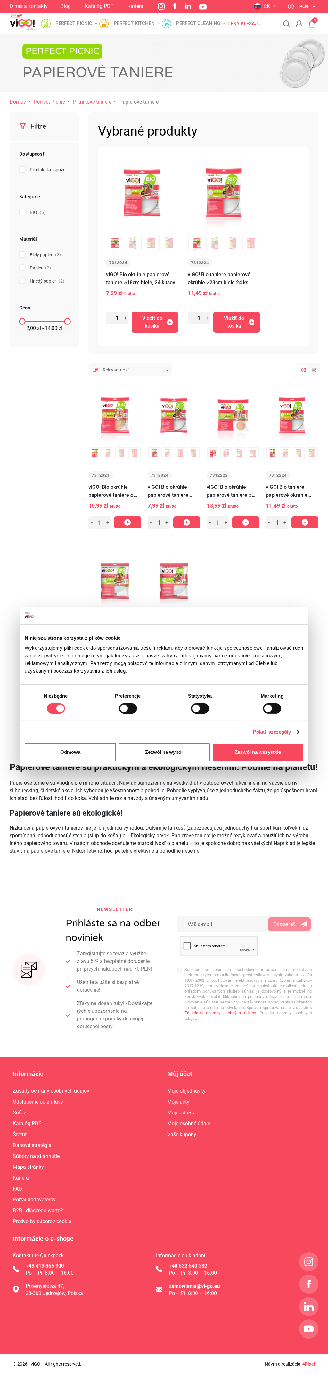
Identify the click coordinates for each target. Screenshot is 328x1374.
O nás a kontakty (29, 6)
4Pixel (308, 1364)
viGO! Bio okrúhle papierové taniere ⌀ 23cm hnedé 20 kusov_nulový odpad (230, 491)
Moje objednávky (186, 1091)
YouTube (203, 7)
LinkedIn (188, 6)
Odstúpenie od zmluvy (38, 1102)
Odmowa (70, 752)
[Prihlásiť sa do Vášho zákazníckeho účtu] (299, 23)
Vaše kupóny (181, 1134)
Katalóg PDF (99, 6)
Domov (18, 102)
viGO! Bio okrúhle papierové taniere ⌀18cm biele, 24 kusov (140, 278)
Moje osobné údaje (188, 1123)
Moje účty (178, 1102)
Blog (66, 6)
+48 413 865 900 (45, 1266)
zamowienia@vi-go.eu (194, 1286)
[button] (309, 20)
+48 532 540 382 (188, 1266)
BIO (37, 212)
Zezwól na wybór (164, 752)
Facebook (175, 6)
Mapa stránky (28, 1167)
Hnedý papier (47, 281)
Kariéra (135, 6)
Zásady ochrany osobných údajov (51, 1091)
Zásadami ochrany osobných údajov (220, 1013)
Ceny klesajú (244, 23)
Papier (40, 267)
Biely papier (45, 254)
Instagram (161, 6)
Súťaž (19, 1113)
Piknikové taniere (92, 102)
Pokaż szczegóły (272, 732)
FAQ (17, 1189)
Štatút (20, 1134)
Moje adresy (181, 1113)
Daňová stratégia (32, 1145)
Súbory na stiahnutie (36, 1156)
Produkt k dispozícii (53, 169)
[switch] (128, 708)
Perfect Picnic (49, 102)
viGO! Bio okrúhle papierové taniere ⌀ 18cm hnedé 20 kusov (113, 491)
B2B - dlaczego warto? (38, 1210)
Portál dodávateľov (34, 1200)
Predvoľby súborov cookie (42, 1221)
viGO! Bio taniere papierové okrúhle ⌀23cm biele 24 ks (219, 278)
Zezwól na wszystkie (258, 752)
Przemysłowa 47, (45, 1286)
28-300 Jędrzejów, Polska (54, 1293)
